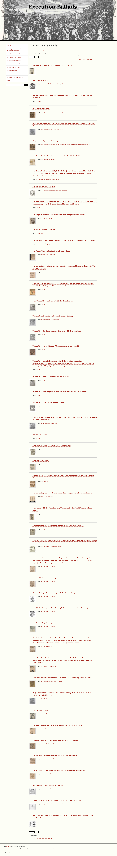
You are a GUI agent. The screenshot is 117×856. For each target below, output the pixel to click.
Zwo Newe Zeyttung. (40, 460)
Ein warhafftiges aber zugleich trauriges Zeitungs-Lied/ (54, 755)
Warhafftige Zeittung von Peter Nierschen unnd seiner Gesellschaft (59, 391)
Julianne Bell (8, 846)
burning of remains (45, 319)
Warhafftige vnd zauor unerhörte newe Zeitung (51, 376)
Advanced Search (25, 85)
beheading (49, 84)
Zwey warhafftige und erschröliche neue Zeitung (51, 445)
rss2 (51, 838)
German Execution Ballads (15, 64)
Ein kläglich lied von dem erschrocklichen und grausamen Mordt (58, 214)
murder (42, 101)
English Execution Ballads (14, 57)
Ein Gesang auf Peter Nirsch (43, 186)
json (43, 838)
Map (9, 80)
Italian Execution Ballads (14, 67)
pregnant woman (65, 112)
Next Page (38, 57)
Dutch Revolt (44, 666)
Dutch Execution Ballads (14, 54)
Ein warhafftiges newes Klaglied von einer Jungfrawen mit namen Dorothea (62, 493)
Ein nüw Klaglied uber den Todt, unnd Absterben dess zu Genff (57, 725)
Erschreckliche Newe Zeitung (44, 578)
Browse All (32, 50)
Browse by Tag (41, 50)
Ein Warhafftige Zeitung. (42, 623)
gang (42, 759)
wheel (53, 159)
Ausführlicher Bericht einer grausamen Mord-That (52, 65)
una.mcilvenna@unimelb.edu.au (54, 848)
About (9, 45)
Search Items (49, 50)
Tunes (9, 74)
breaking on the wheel (46, 112)
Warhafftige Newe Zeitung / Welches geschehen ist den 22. (55, 346)
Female (60, 144)
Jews (55, 546)
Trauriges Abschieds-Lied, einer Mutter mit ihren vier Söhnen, (57, 800)
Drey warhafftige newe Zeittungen (46, 141)
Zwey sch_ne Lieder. (40, 435)
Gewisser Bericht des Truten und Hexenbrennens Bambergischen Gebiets (61, 678)
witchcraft (64, 190)
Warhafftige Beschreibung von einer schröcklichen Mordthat (56, 331)
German (43, 69)
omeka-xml (47, 838)
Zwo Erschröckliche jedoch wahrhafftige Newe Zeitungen (55, 740)
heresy (58, 84)
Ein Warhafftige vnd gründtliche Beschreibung (51, 251)
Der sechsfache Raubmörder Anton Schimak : (50, 785)
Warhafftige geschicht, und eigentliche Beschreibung (53, 593)
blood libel (43, 699)
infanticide (76, 144)
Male (62, 84)
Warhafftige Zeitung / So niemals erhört (48, 402)
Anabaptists (44, 84)
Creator (83, 59)
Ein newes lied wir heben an (43, 229)
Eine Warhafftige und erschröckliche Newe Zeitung (53, 301)
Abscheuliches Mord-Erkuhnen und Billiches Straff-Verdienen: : (58, 525)
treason (59, 546)
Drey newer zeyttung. (41, 108)
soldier (88, 144)
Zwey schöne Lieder (40, 710)
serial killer (55, 190)
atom (33, 838)
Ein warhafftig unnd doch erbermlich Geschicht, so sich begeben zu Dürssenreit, (64, 240)
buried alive (55, 144)
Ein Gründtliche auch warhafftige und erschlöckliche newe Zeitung (59, 770)
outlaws (50, 759)
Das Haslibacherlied (40, 80)
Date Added (89, 59)
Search (27, 85)
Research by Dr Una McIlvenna (15, 77)
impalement (70, 144)
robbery (51, 514)
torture (57, 464)
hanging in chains (49, 546)
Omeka (11, 852)
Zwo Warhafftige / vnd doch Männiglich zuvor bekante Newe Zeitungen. (61, 608)
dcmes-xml (38, 838)
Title (80, 59)
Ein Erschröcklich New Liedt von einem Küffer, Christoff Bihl (56, 156)
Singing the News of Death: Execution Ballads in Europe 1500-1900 (17, 49)
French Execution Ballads (14, 60)
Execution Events (12, 70)
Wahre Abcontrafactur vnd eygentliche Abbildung (52, 316)
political (54, 666)
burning (43, 254)
